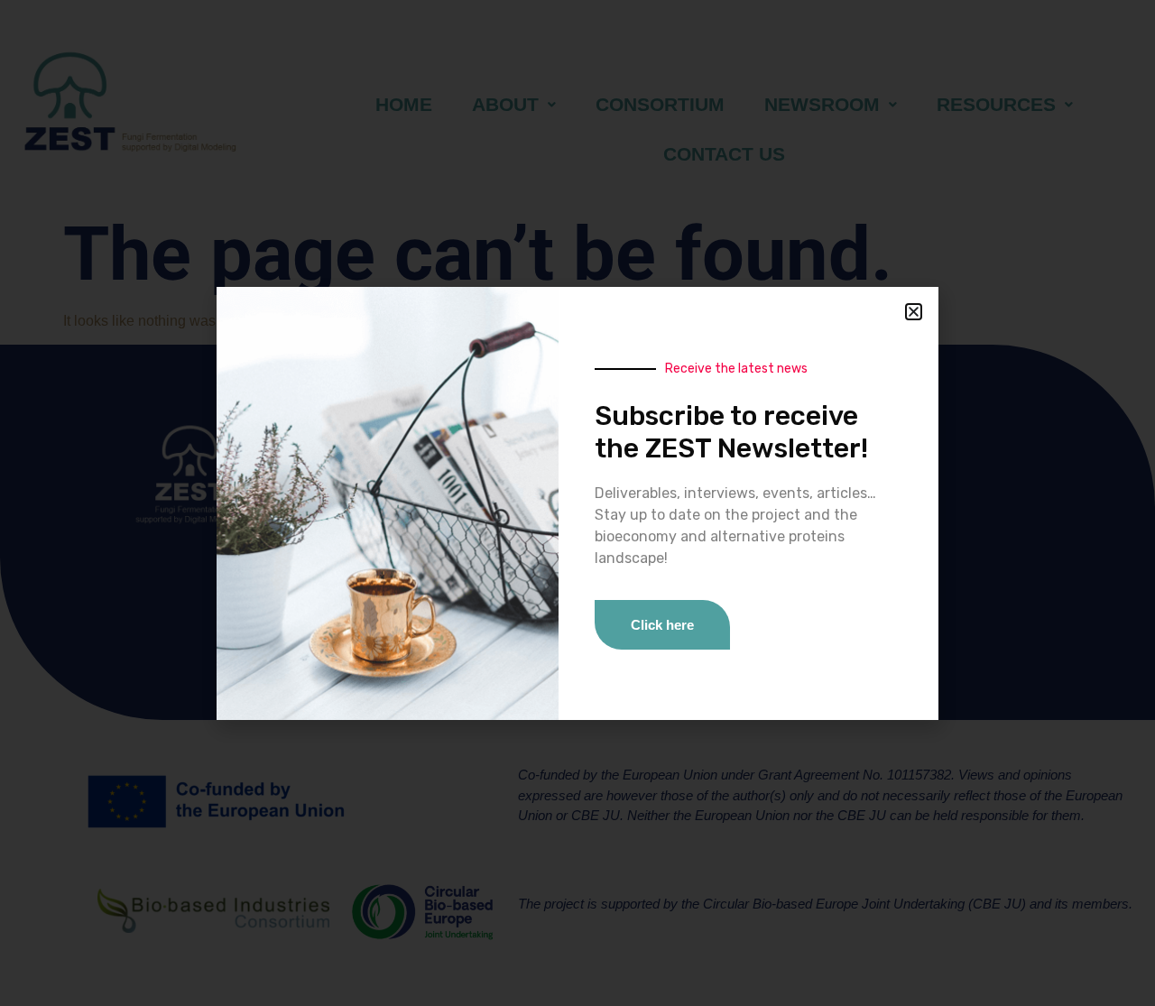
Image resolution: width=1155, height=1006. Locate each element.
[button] (913, 311)
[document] (577, 503)
